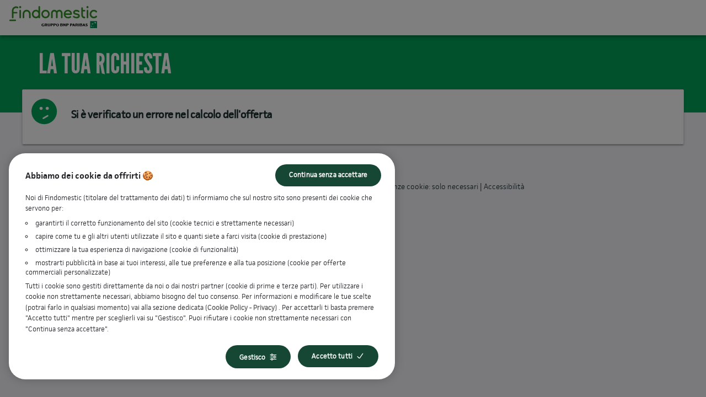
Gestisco (252, 357)
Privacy (264, 307)
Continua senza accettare (328, 174)
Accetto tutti (332, 356)
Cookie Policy (227, 307)
